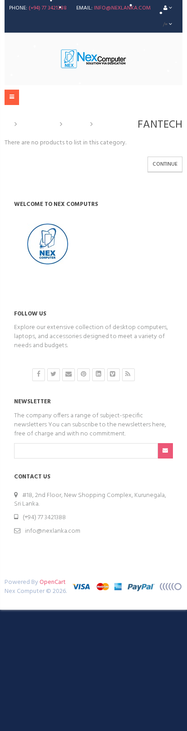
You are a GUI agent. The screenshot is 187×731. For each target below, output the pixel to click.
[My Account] (167, 8)
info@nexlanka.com (122, 8)
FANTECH (110, 124)
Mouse (76, 124)
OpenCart (52, 582)
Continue (165, 164)
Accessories (38, 124)
